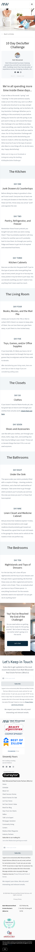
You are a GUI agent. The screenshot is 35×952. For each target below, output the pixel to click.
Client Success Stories (9, 794)
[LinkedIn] (6, 767)
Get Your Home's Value (9, 804)
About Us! (5, 791)
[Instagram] (13, 767)
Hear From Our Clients (9, 811)
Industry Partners (8, 834)
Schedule (5, 788)
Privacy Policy (17, 899)
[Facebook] (3, 767)
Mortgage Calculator (9, 821)
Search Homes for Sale (9, 798)
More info (10, 944)
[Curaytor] (10, 777)
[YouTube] (10, 767)
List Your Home (7, 801)
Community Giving (8, 824)
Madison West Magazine (10, 831)
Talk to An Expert (7, 818)
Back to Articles (9, 34)
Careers (4, 828)
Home (4, 784)
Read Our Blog (7, 808)
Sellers (4, 814)
